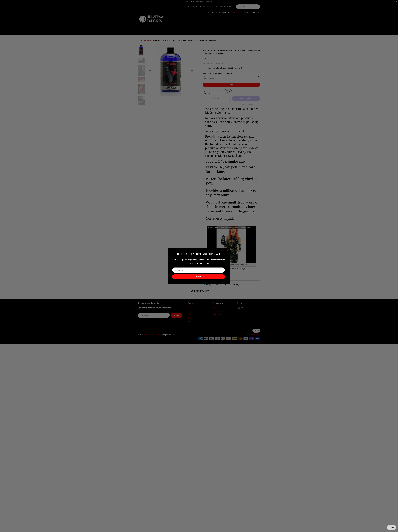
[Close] (228, 250)
